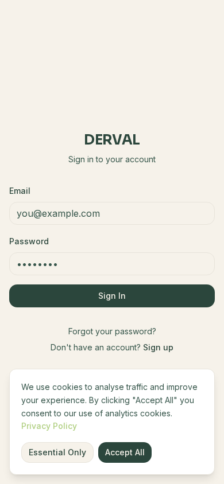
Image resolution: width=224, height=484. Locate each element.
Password (29, 241)
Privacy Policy (49, 426)
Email (19, 191)
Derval (112, 140)
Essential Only (57, 452)
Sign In (112, 295)
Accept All (125, 452)
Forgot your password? (112, 331)
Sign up (158, 347)
